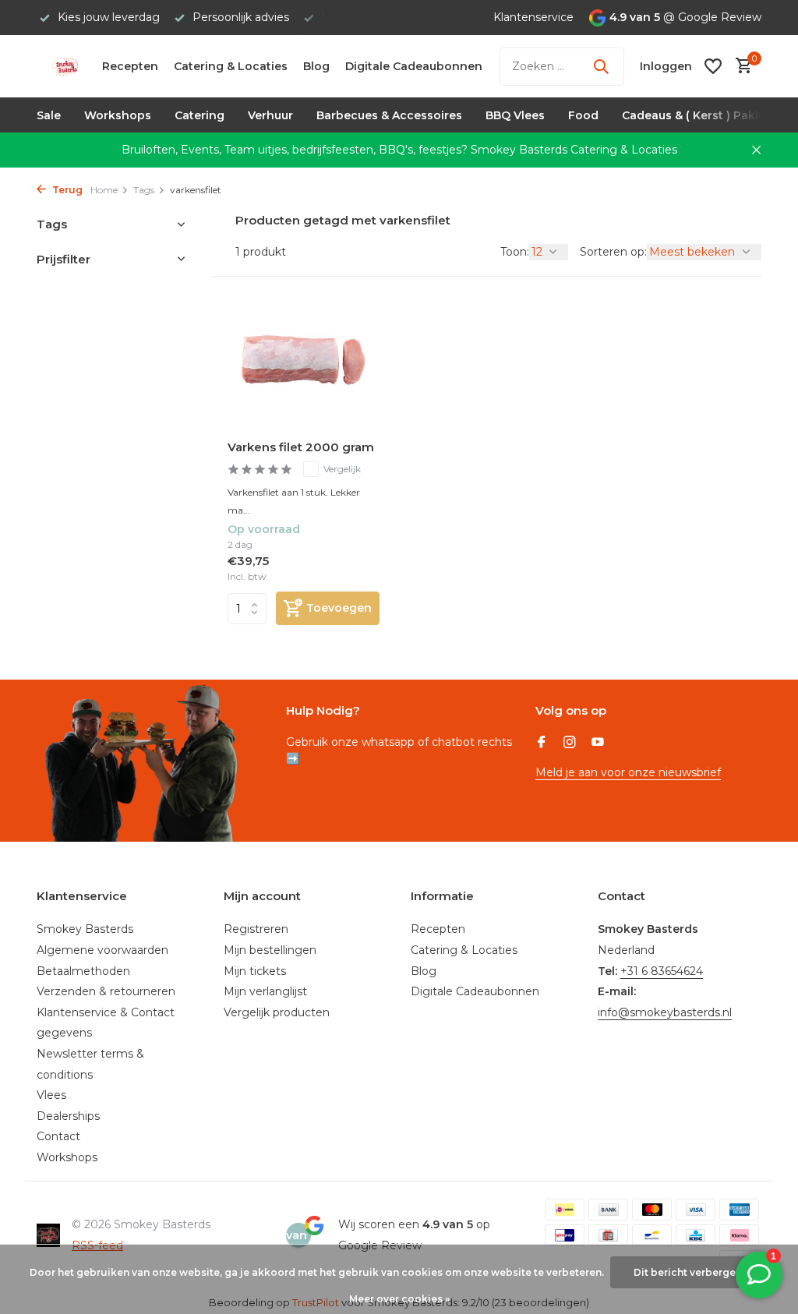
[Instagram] (569, 743)
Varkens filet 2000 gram (301, 447)
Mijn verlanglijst (265, 991)
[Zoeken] (601, 66)
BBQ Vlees (515, 115)
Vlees (51, 1095)
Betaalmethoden (83, 971)
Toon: (514, 252)
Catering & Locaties (231, 66)
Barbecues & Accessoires (389, 115)
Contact (58, 1136)
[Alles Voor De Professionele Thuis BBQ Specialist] (65, 66)
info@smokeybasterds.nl (665, 1012)
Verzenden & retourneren (106, 991)
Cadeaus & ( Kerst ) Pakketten (707, 115)
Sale (49, 115)
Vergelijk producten (277, 1012)
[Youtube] (597, 743)
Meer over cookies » (399, 1299)
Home (104, 190)
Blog (316, 66)
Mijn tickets (255, 971)
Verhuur (270, 115)
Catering (199, 115)
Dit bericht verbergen (688, 1272)
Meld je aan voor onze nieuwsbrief (628, 772)
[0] (740, 66)
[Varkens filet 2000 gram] (304, 360)
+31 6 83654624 (661, 971)
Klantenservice (533, 17)
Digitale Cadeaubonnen (413, 66)
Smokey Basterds (85, 929)
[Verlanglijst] (713, 66)
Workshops (117, 115)
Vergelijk (342, 469)
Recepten (130, 66)
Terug (66, 190)
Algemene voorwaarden (102, 950)
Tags (143, 190)
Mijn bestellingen (270, 950)
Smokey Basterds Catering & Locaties (574, 150)
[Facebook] (541, 743)
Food (583, 115)
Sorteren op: (613, 252)
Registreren (256, 929)
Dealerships (68, 1116)
